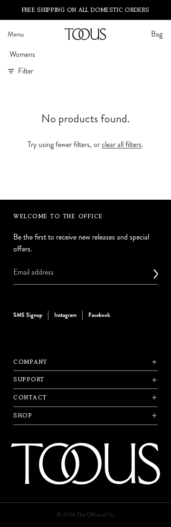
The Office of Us (95, 515)
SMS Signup (27, 315)
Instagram (65, 315)
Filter (25, 70)
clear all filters (122, 144)
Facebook (99, 315)
